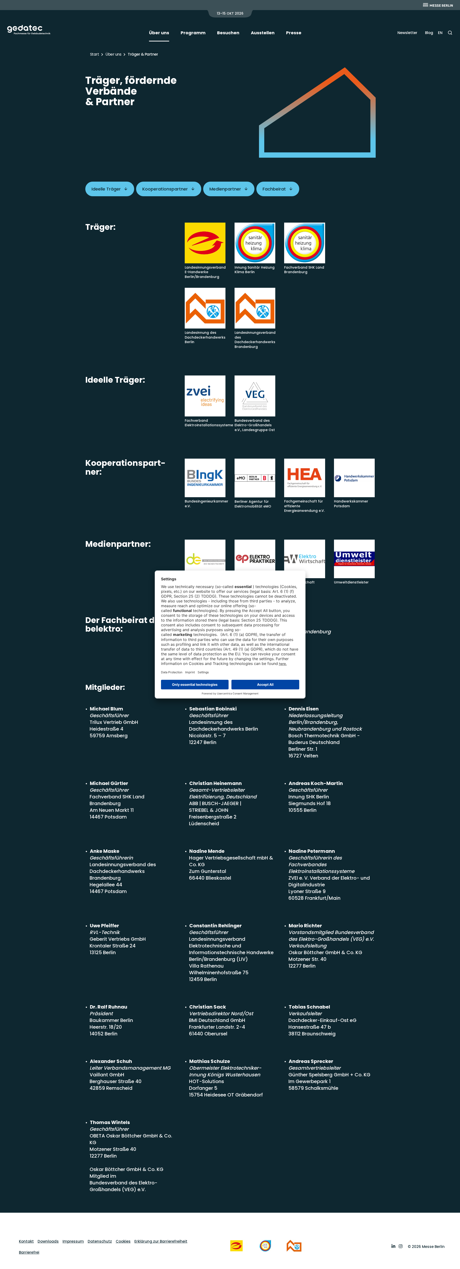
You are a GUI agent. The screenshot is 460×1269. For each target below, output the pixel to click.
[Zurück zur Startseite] (29, 29)
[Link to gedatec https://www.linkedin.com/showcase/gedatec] (393, 1246)
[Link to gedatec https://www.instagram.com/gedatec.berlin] (400, 1246)
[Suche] (450, 32)
